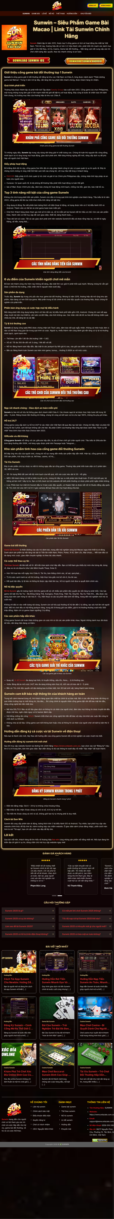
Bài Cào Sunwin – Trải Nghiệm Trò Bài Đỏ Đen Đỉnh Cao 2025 (55, 1027)
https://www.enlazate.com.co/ (67, 746)
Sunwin (5, 1119)
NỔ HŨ (51, 13)
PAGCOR (10, 176)
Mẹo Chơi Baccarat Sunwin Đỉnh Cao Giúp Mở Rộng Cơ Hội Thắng (57, 1073)
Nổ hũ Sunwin (10, 591)
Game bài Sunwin (11, 550)
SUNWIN (26, 13)
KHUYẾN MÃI (86, 13)
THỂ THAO (60, 13)
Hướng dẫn (72, 13)
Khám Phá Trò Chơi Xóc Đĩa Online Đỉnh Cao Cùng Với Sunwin (19, 1073)
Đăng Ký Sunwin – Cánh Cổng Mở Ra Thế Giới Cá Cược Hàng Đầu (18, 1027)
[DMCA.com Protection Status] (99, 1140)
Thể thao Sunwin (11, 565)
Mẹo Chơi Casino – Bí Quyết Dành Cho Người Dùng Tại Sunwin (93, 1027)
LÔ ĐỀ (44, 13)
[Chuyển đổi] (53, 911)
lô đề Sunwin (20, 680)
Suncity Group (57, 90)
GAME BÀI (36, 13)
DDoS (30, 716)
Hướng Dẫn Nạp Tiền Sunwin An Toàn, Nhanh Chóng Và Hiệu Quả (93, 981)
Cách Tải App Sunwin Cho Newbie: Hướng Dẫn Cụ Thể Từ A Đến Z (18, 981)
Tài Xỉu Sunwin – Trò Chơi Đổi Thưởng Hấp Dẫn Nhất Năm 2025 (94, 1073)
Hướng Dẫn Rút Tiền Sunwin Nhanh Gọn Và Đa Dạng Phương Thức (56, 981)
